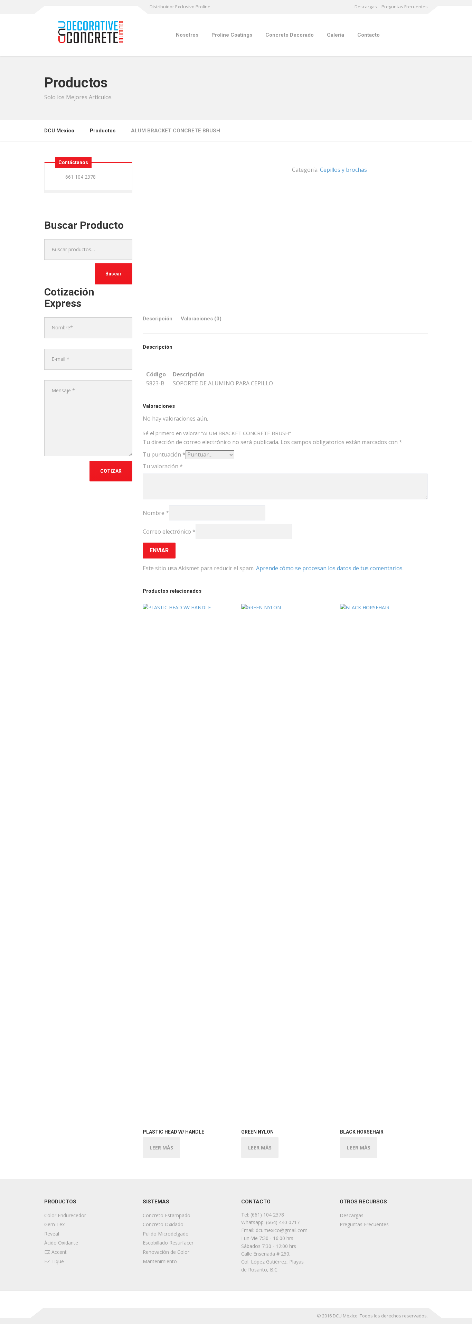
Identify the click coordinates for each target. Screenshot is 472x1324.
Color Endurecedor (65, 1215)
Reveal (51, 1233)
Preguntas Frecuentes (404, 6)
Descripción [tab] (157, 319)
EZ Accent (55, 1252)
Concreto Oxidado (163, 1224)
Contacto (368, 35)
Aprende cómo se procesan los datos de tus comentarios (329, 568)
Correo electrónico (169, 531)
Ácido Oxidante (61, 1242)
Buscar (113, 273)
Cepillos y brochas (343, 169)
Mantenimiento (160, 1261)
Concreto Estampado (166, 1215)
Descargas (366, 6)
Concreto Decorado (289, 35)
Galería (335, 35)
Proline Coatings (231, 35)
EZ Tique (54, 1261)
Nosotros (187, 35)
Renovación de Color (166, 1252)
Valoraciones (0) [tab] (201, 319)
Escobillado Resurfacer (168, 1242)
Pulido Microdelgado (166, 1233)
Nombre (156, 513)
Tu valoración (163, 466)
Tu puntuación (164, 454)
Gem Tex (54, 1224)
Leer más (161, 1147)
